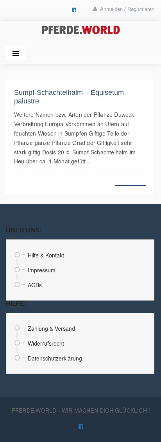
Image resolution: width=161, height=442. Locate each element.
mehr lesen (130, 181)
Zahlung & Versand (51, 328)
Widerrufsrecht (46, 343)
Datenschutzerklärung (55, 358)
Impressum (41, 270)
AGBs (35, 284)
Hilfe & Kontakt (46, 255)
